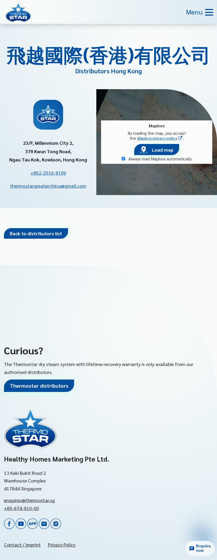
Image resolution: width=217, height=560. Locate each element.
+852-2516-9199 (48, 173)
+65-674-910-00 (21, 508)
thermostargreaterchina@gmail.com (48, 186)
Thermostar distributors (39, 385)
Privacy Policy (61, 544)
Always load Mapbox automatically (159, 158)
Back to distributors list (36, 233)
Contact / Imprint (22, 544)
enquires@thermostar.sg (29, 500)
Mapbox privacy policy (160, 138)
